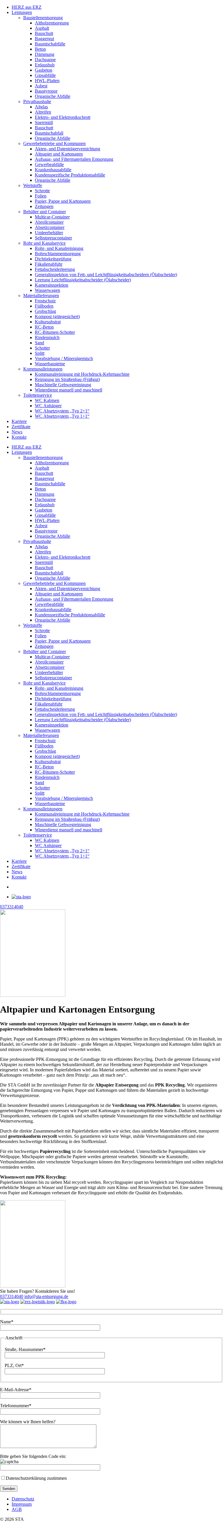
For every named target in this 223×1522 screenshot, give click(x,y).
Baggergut (44, 38)
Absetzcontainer (49, 227)
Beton (40, 49)
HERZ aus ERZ (27, 7)
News (17, 431)
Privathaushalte (37, 101)
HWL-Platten (47, 80)
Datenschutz (23, 1498)
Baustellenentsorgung (43, 17)
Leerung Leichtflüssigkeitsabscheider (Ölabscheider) (83, 279)
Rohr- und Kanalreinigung (59, 248)
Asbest (41, 85)
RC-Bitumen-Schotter (55, 332)
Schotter (42, 347)
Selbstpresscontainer (53, 237)
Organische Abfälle (52, 96)
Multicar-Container (52, 216)
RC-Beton (44, 326)
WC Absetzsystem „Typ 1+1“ (62, 416)
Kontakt (19, 437)
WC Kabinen (47, 400)
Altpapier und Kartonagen (59, 153)
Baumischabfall (49, 132)
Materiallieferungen (41, 295)
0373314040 (11, 1296)
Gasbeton (43, 70)
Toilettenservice (37, 395)
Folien (40, 195)
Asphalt (42, 28)
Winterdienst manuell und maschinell (68, 389)
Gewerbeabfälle (49, 164)
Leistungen (22, 12)
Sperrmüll (44, 122)
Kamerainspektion (51, 285)
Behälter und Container (44, 211)
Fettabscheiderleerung (55, 269)
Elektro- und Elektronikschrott (62, 117)
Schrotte (42, 190)
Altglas (41, 106)
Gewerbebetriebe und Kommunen (54, 143)
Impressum (22, 1504)
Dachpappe (45, 59)
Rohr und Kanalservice (44, 243)
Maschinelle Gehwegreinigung (63, 384)
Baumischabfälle (50, 43)
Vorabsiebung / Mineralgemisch (64, 358)
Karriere (19, 421)
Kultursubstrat (48, 321)
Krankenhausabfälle (53, 169)
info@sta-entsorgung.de (46, 1296)
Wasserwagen (47, 290)
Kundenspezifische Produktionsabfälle (70, 174)
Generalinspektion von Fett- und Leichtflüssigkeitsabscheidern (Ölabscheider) (106, 274)
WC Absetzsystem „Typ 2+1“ (62, 410)
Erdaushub (45, 64)
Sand (39, 342)
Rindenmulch (47, 337)
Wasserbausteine (50, 363)
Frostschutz (45, 300)
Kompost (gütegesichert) (57, 316)
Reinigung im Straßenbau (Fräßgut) (67, 379)
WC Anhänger (48, 405)
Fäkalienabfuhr (48, 264)
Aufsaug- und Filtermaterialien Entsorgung (74, 159)
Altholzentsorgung (52, 22)
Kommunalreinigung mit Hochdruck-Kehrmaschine (82, 374)
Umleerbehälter (49, 232)
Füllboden (44, 306)
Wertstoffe (32, 185)
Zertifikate (21, 426)
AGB (17, 1509)
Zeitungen (44, 206)
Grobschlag (45, 311)
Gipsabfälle (45, 75)
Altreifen (43, 112)
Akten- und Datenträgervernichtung (67, 148)
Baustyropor (46, 91)
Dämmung (44, 54)
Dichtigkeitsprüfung (53, 258)
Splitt (39, 353)
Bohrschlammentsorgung (58, 253)
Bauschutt (44, 33)
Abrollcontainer (49, 222)
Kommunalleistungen (42, 368)
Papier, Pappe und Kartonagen (63, 201)
